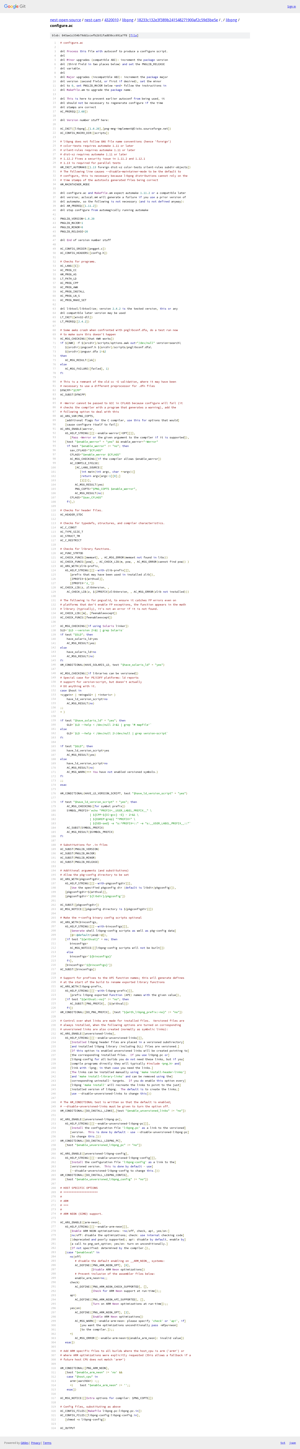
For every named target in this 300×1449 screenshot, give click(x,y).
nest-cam (92, 19)
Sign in (291, 6)
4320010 (111, 19)
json (292, 1443)
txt (282, 1443)
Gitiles (25, 1443)
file (133, 35)
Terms (47, 1443)
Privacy (35, 1443)
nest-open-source (65, 19)
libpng (127, 19)
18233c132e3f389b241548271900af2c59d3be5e (177, 19)
